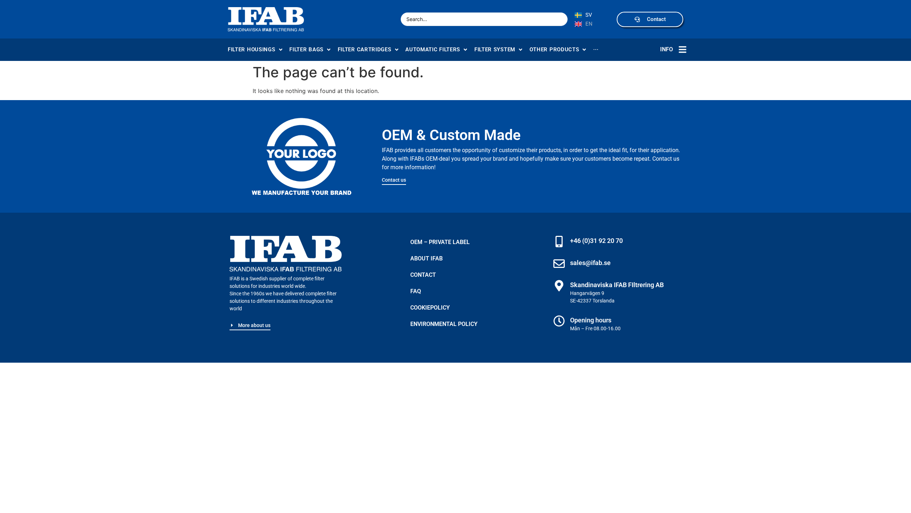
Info (666, 49)
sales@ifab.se (590, 262)
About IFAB (426, 258)
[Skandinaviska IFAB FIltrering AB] (559, 285)
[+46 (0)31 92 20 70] (559, 241)
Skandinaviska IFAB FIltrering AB (617, 285)
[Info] (682, 49)
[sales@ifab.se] (559, 263)
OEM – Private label (440, 242)
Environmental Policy (444, 324)
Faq (415, 291)
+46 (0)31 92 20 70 (596, 240)
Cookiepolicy (430, 307)
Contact (423, 274)
